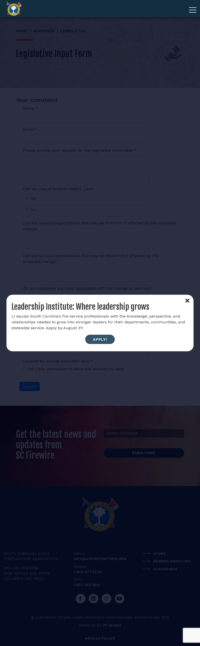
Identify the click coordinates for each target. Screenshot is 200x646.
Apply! (100, 339)
